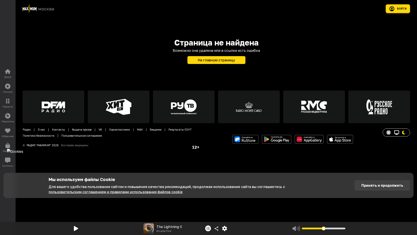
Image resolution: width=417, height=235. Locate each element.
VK (100, 129)
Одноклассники (119, 129)
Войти (402, 8)
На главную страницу (216, 60)
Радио (27, 129)
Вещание (155, 129)
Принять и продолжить (382, 185)
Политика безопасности (38, 135)
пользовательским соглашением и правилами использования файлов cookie (116, 192)
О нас (41, 129)
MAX (140, 129)
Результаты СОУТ (180, 129)
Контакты (58, 129)
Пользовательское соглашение (81, 135)
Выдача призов (81, 129)
